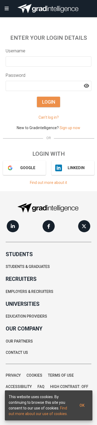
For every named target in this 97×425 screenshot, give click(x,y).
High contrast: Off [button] (69, 386)
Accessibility (19, 386)
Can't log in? (49, 117)
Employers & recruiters (29, 291)
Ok (82, 405)
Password (15, 75)
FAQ (40, 386)
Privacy (13, 375)
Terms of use (61, 375)
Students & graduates (28, 266)
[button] (6, 8)
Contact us (17, 352)
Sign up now (70, 128)
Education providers (26, 316)
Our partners (19, 341)
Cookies (34, 375)
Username (15, 50)
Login (48, 102)
